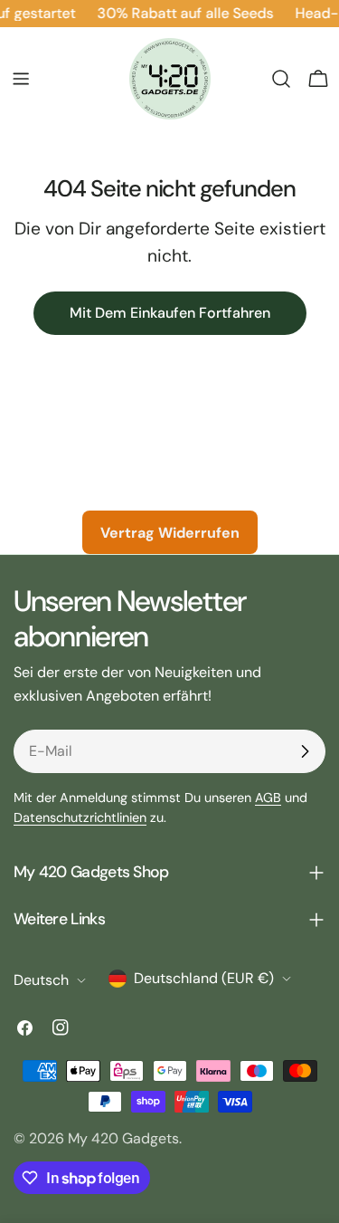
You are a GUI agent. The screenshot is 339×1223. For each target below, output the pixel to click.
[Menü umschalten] (21, 79)
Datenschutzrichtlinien (80, 817)
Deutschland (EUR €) (204, 978)
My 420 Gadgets (123, 1138)
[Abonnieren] (305, 751)
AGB (268, 797)
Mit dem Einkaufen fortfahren (170, 312)
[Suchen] (281, 79)
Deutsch (41, 979)
